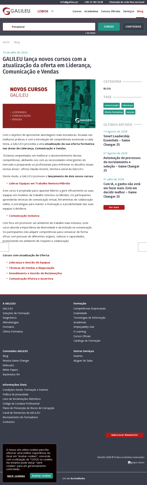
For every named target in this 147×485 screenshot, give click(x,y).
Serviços (128, 11)
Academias (91, 11)
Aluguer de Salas (83, 360)
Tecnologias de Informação (90, 317)
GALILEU (8, 308)
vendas (130, 112)
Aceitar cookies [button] (41, 475)
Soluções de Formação (16, 313)
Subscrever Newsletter (124, 434)
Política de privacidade (16, 394)
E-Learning (80, 331)
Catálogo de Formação (87, 340)
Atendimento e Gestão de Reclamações (35, 273)
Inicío (6, 42)
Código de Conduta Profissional (21, 403)
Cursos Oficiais (110, 11)
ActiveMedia (78, 478)
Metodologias (11, 322)
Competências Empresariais (90, 308)
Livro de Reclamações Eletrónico (22, 399)
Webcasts (8, 365)
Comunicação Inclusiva (24, 215)
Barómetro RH (11, 374)
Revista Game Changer (16, 360)
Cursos (77, 11)
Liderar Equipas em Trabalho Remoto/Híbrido (39, 183)
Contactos (9, 422)
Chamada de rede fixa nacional (126, 2)
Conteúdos (133, 26)
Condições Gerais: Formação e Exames (25, 389)
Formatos (8, 326)
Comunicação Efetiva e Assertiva (31, 278)
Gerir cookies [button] (16, 476)
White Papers (10, 369)
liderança (127, 105)
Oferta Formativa (114, 112)
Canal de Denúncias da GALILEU (21, 412)
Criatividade (80, 313)
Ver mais (114, 207)
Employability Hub (84, 326)
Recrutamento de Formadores (20, 417)
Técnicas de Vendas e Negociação (31, 268)
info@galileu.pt (69, 2)
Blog (140, 11)
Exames (78, 356)
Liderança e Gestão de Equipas (29, 262)
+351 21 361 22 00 (93, 2)
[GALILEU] (16, 11)
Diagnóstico (10, 317)
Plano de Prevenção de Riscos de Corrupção (28, 408)
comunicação (112, 105)
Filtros (90, 33)
